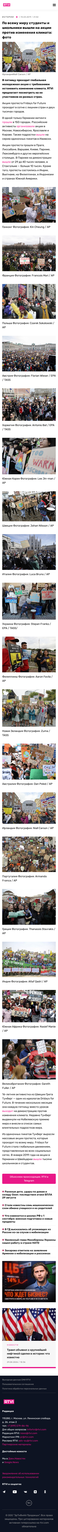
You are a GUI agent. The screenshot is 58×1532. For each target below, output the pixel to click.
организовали (26, 126)
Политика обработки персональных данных (24, 1388)
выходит (7, 1111)
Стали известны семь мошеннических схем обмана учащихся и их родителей (28, 1207)
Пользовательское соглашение (18, 1384)
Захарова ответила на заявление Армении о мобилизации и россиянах (26, 1252)
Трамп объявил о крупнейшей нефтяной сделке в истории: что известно (28, 1353)
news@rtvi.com (28, 1433)
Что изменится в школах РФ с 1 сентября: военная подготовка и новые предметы (27, 1218)
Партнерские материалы (16, 1444)
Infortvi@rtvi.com (36, 1429)
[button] (54, 5)
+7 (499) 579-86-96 (18, 1425)
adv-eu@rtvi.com (28, 1440)
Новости (13, 1345)
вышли (40, 134)
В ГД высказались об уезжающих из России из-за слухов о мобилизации (26, 1231)
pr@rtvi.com (27, 1437)
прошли (7, 122)
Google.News (11, 1462)
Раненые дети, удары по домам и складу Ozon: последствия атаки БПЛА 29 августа (27, 1194)
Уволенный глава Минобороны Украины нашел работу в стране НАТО (29, 1241)
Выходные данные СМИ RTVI (16, 1379)
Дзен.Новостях (16, 1458)
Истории (8, 17)
